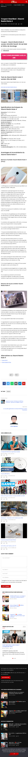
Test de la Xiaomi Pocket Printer (8, 540)
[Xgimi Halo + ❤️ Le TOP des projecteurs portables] (4, 745)
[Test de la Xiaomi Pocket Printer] (14, 530)
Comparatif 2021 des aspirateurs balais (10, 451)
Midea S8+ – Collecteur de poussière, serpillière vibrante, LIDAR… (17, 724)
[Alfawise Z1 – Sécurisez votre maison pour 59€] (14, 508)
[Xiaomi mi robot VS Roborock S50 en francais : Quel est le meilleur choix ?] (3, 402)
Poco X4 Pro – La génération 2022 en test (17, 734)
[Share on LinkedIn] (19, 383)
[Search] (26, 1)
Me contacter (5, 677)
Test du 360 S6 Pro (5, 473)
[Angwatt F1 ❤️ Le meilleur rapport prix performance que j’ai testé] (5, 617)
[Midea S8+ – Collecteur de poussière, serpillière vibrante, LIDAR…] (4, 727)
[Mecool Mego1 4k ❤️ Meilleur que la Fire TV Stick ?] (5, 608)
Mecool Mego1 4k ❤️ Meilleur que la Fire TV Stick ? (17, 606)
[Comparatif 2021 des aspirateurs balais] (14, 442)
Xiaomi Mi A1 (4, 360)
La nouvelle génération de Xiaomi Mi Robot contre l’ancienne (15, 409)
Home (2, 5)
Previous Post (4, 398)
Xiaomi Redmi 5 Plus (6, 362)
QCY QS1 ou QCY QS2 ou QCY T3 (8, 546)
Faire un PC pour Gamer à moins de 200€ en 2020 (13, 495)
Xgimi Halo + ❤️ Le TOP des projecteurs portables (15, 743)
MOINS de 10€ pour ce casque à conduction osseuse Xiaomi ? (17, 596)
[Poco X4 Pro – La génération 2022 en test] (4, 736)
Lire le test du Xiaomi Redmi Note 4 (9, 87)
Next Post (25, 406)
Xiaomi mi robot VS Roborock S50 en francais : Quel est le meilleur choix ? (14, 401)
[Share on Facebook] (4, 383)
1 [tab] (12, 658)
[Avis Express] (14, 2)
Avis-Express (4, 24)
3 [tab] (15, 658)
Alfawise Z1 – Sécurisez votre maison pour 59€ (12, 518)
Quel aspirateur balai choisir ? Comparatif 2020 (11, 645)
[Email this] (16, 383)
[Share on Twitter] (8, 383)
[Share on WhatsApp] (12, 383)
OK (14, 753)
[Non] (13, 755)
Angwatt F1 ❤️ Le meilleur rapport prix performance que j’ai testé (17, 616)
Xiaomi (8, 391)
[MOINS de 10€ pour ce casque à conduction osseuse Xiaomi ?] (5, 599)
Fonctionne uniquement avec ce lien (14, 56)
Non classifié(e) (8, 5)
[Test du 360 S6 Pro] (14, 464)
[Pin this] (23, 383)
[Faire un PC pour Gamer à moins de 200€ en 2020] (14, 486)
